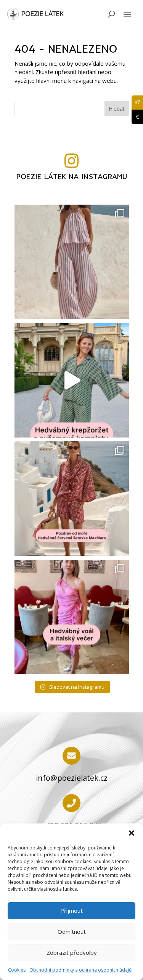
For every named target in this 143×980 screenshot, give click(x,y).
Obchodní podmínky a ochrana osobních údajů (80, 970)
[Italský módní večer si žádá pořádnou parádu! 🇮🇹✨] (71, 617)
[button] (131, 833)
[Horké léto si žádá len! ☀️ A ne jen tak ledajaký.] (71, 262)
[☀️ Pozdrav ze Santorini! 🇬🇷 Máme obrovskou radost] (71, 498)
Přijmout (71, 910)
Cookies (17, 970)
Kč (136, 102)
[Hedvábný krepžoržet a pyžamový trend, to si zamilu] (71, 380)
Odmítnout (72, 931)
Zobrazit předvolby (72, 952)
